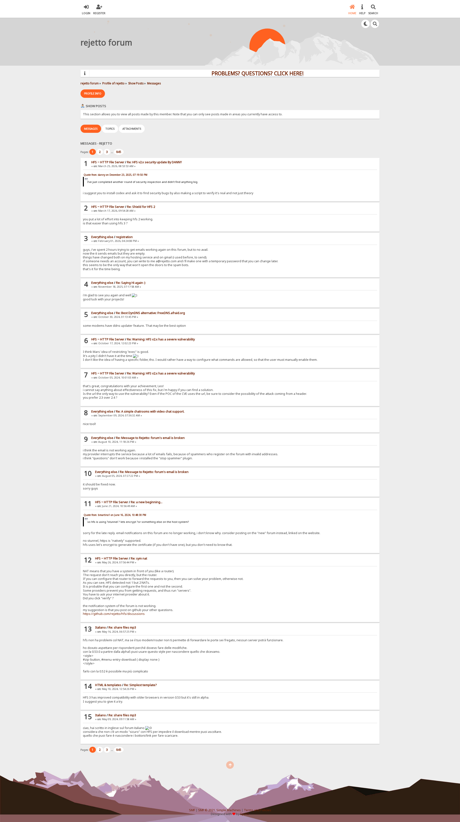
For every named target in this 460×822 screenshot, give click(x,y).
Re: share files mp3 (122, 627)
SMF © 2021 (206, 810)
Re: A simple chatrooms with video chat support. (150, 411)
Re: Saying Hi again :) (130, 283)
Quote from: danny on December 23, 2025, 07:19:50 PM (115, 174)
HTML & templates (108, 685)
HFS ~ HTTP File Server (107, 162)
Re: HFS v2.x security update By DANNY (154, 162)
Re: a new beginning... (146, 502)
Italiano (100, 627)
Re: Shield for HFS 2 (141, 207)
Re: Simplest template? (140, 685)
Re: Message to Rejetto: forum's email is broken (150, 438)
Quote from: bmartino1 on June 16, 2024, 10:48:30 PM (115, 515)
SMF (192, 810)
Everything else (102, 237)
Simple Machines (228, 810)
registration (124, 237)
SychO (244, 814)
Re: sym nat (139, 558)
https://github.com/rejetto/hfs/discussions (114, 614)
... (112, 152)
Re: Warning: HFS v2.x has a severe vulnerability (161, 339)
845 (118, 152)
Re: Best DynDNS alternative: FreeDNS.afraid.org (150, 313)
